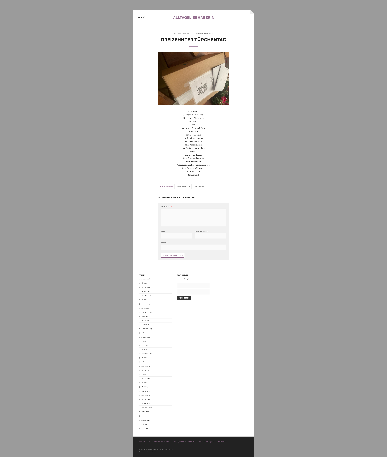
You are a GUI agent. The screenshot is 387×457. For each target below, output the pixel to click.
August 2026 (145, 279)
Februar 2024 (145, 320)
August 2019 (145, 378)
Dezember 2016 (146, 403)
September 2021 (146, 366)
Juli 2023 (144, 341)
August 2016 (145, 420)
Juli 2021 (144, 374)
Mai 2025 (144, 300)
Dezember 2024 (146, 312)
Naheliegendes (178, 442)
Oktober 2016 (145, 412)
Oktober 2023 (145, 333)
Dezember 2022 (146, 353)
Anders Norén (151, 452)
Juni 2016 (144, 428)
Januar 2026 (145, 291)
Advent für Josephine (206, 442)
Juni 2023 (144, 345)
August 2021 (145, 370)
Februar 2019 (145, 391)
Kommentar (166, 207)
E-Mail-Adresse (202, 231)
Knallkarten (191, 442)
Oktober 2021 (145, 362)
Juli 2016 (144, 424)
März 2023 (144, 349)
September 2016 (146, 416)
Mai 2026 (144, 283)
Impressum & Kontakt (161, 442)
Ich (149, 442)
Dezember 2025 (146, 295)
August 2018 (145, 399)
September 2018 (146, 395)
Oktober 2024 (145, 316)
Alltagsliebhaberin (193, 17)
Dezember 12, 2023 (182, 34)
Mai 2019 (144, 383)
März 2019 (144, 387)
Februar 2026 (145, 287)
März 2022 (144, 358)
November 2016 (146, 407)
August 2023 (145, 337)
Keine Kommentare (204, 34)
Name (163, 231)
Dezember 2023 (146, 329)
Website (164, 243)
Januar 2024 (145, 324)
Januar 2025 (145, 308)
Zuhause (142, 442)
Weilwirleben (222, 442)
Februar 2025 (145, 304)
